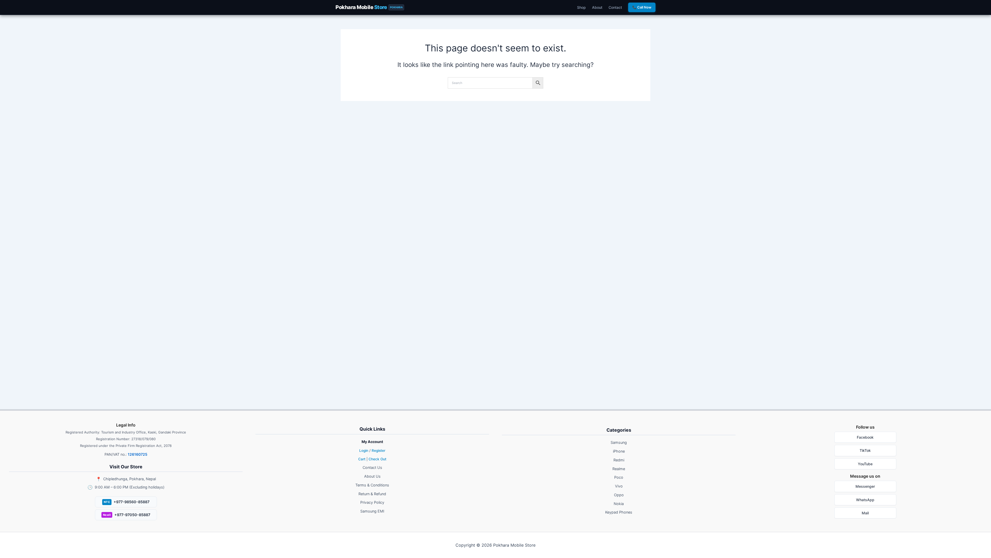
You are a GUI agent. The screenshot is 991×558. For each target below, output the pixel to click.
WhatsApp (865, 500)
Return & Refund (372, 494)
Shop (581, 7)
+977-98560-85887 (127, 502)
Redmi (618, 460)
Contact (615, 7)
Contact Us (372, 467)
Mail (865, 513)
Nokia (619, 503)
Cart (361, 459)
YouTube (865, 464)
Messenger (865, 486)
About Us (372, 476)
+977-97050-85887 (126, 515)
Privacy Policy (372, 502)
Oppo (619, 495)
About (597, 7)
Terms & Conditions (372, 485)
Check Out (377, 459)
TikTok (865, 450)
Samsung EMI (372, 511)
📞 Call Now (641, 7)
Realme (618, 469)
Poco (618, 477)
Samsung (619, 442)
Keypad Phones (618, 512)
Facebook (865, 437)
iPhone (619, 451)
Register (378, 450)
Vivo (619, 486)
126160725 (137, 454)
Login (363, 450)
